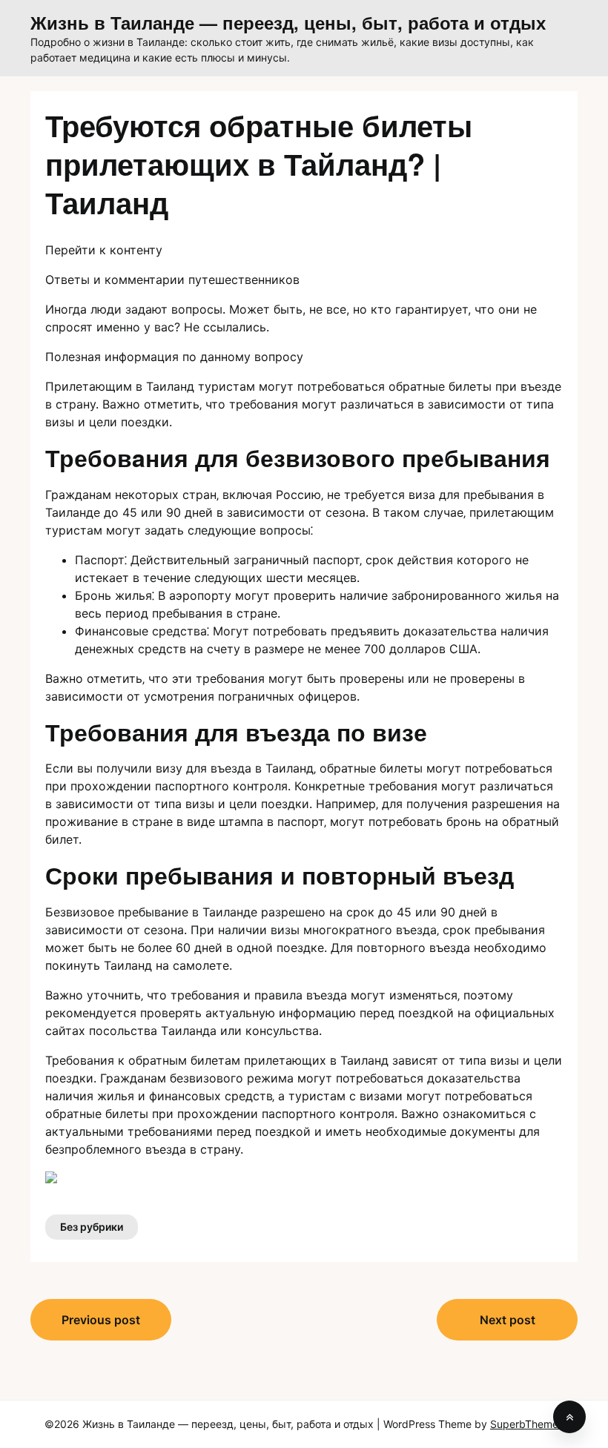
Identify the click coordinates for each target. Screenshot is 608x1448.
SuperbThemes (527, 1424)
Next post (507, 1319)
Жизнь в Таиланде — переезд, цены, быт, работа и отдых (288, 22)
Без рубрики (91, 1226)
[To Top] (569, 1417)
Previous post (101, 1319)
